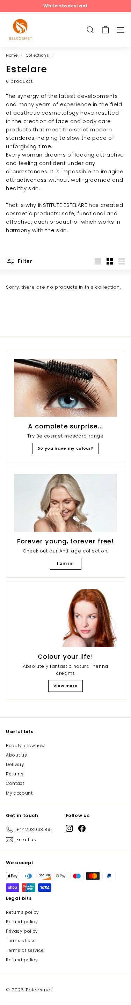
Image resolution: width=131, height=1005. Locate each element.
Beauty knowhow (25, 746)
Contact (15, 783)
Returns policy (22, 912)
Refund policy (22, 922)
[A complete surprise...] (65, 388)
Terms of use (21, 940)
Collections (37, 55)
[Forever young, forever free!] (65, 503)
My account (19, 793)
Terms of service (25, 950)
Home (12, 55)
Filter (24, 261)
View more (65, 685)
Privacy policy (22, 931)
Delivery (15, 764)
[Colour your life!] (65, 618)
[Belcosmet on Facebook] (82, 828)
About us (16, 755)
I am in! (65, 563)
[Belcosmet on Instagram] (69, 828)
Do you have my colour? (65, 448)
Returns (15, 774)
